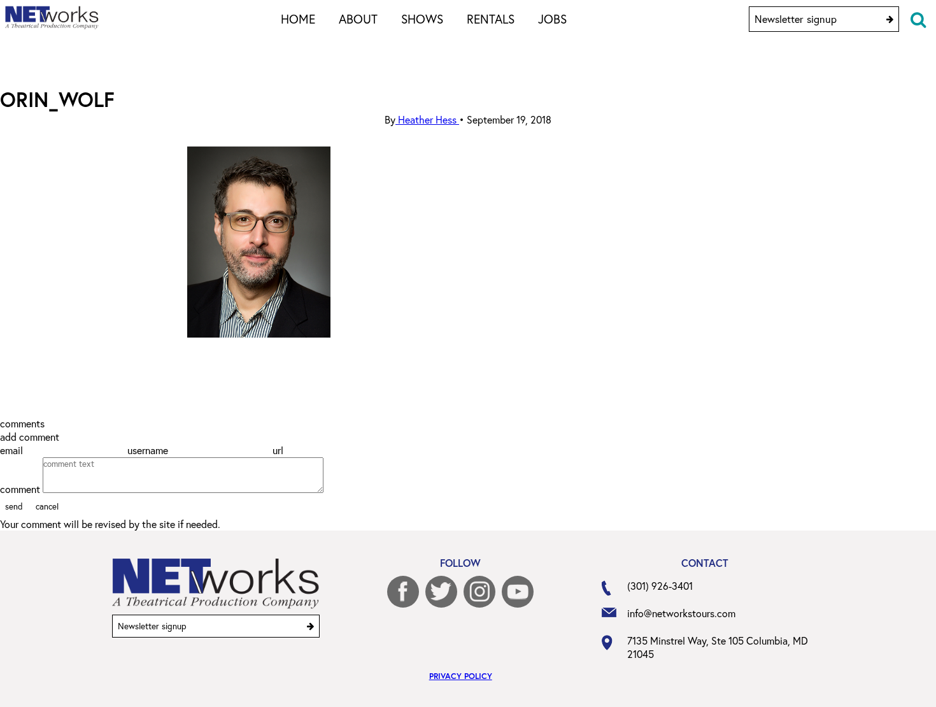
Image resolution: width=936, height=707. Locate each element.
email (12, 450)
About (358, 19)
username (149, 450)
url (279, 450)
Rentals (490, 19)
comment (21, 489)
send (14, 506)
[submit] (889, 19)
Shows (422, 19)
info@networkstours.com (681, 613)
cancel (47, 506)
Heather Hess (427, 119)
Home (298, 19)
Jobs (552, 19)
